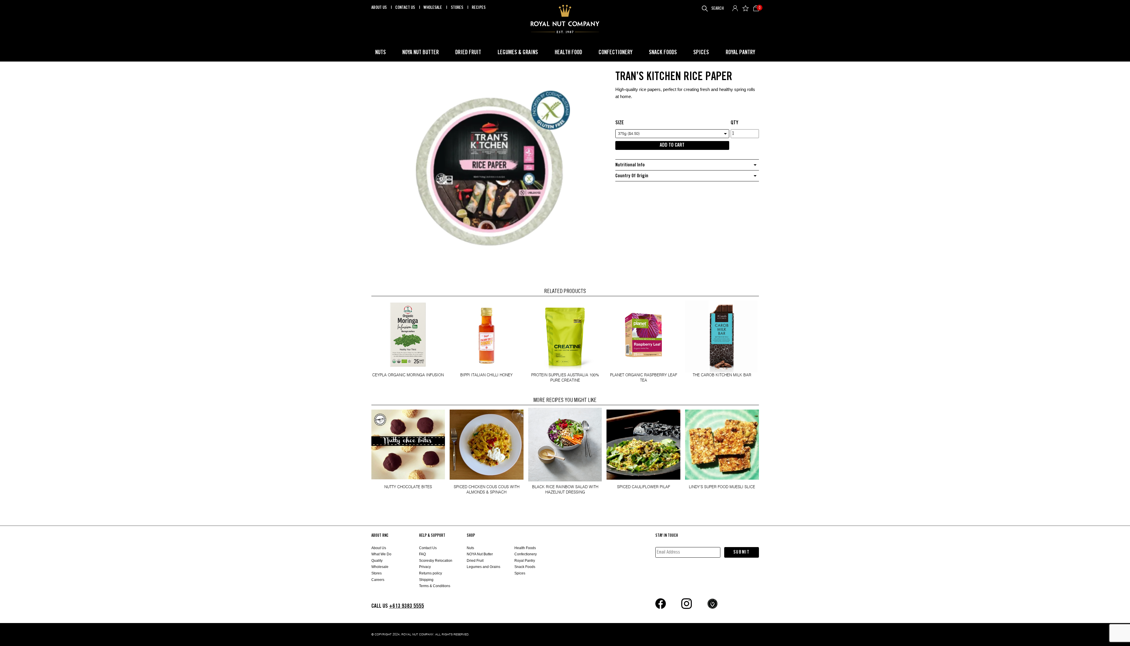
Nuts (470, 548)
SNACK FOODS (663, 52)
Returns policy (430, 573)
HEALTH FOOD (568, 52)
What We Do (381, 554)
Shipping (426, 580)
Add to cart (672, 145)
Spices (519, 573)
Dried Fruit (475, 561)
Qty (734, 122)
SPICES (701, 52)
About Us (379, 7)
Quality (377, 561)
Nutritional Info (630, 165)
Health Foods (525, 548)
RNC (565, 19)
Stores (457, 7)
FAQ (422, 554)
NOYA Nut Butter (480, 554)
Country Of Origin (631, 176)
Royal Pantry (524, 561)
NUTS (380, 52)
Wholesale (433, 7)
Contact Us (405, 7)
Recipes (479, 7)
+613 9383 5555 (406, 606)
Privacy (425, 567)
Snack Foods (524, 567)
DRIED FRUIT (468, 52)
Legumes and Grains (483, 567)
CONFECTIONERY (615, 52)
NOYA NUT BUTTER (420, 52)
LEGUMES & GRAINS (518, 52)
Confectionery (525, 554)
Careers (377, 580)
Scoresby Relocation (435, 561)
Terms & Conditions (434, 586)
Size (619, 122)
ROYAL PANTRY (740, 52)
